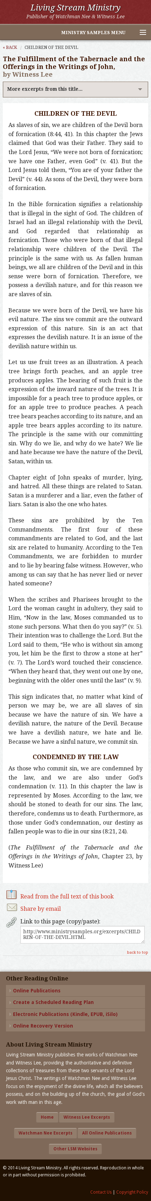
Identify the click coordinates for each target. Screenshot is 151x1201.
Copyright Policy (132, 1192)
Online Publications (36, 990)
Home (47, 1117)
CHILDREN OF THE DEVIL (51, 47)
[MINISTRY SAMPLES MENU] (140, 33)
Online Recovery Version (43, 1026)
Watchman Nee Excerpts (45, 1133)
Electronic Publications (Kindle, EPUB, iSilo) (65, 1014)
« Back (10, 47)
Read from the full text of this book (67, 896)
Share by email (40, 908)
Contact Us (101, 1192)
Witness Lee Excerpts (87, 1117)
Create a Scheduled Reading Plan (53, 1002)
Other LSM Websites (75, 1148)
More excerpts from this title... (45, 89)
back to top (137, 952)
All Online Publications (107, 1133)
